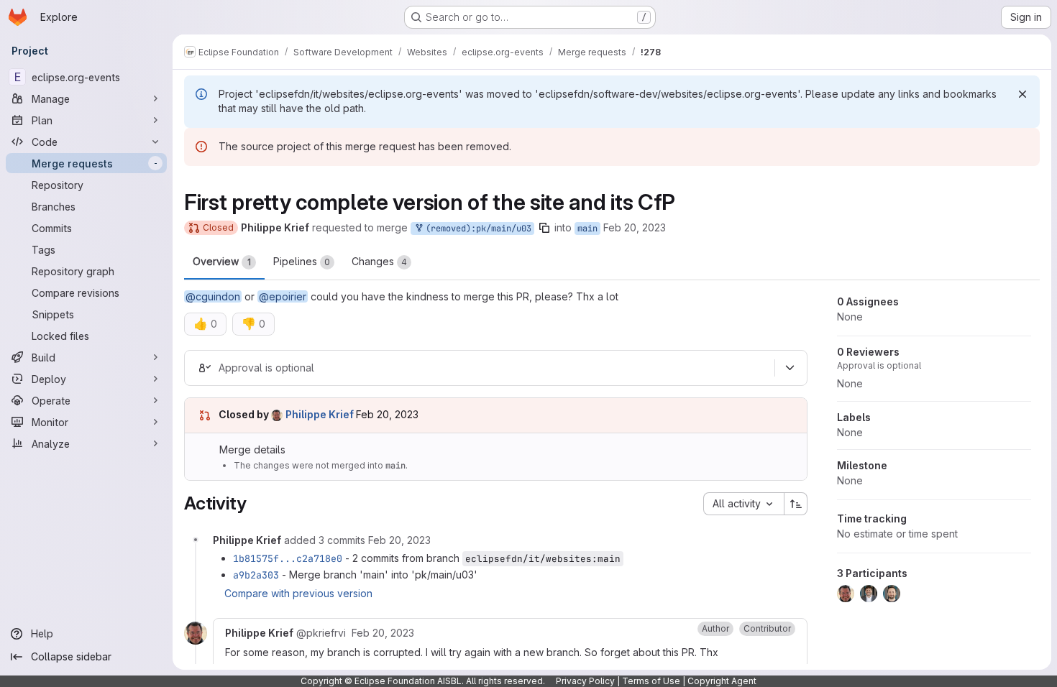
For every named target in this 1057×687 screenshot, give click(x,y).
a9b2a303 (256, 574)
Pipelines (301, 261)
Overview (222, 261)
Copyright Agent (721, 681)
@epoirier (282, 296)
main (587, 228)
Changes (379, 261)
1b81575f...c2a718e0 (287, 558)
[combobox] (743, 503)
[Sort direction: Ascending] (795, 503)
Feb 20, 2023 (634, 227)
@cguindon (213, 296)
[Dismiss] (1022, 94)
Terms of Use (651, 681)
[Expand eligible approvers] (789, 368)
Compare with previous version (298, 593)
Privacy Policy (585, 681)
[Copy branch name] (544, 227)
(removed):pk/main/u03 (476, 228)
